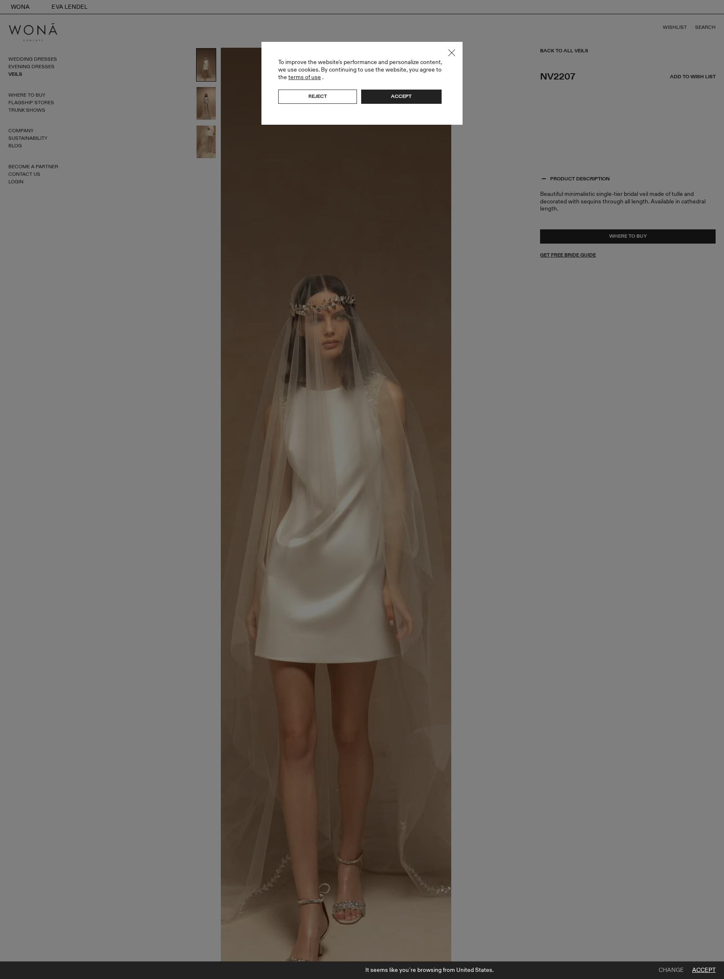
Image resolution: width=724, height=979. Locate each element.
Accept (704, 970)
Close (451, 52)
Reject (317, 96)
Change (671, 970)
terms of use (304, 77)
